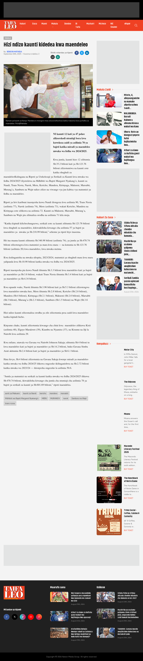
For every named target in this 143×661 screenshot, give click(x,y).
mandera (53, 393)
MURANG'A (55, 398)
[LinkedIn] (87, 53)
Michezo (102, 23)
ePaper (127, 23)
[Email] (53, 57)
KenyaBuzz (102, 343)
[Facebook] (77, 53)
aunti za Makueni (12, 393)
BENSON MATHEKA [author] (14, 51)
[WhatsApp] (58, 57)
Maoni (44, 23)
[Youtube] (31, 617)
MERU (44, 398)
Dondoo (67, 23)
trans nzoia (10, 403)
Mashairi (90, 23)
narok (65, 398)
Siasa (34, 23)
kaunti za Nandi (29, 393)
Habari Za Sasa (105, 217)
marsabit (64, 393)
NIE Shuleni (113, 25)
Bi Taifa (78, 25)
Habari (23, 23)
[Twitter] (15, 617)
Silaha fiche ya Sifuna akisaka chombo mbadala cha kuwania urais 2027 (128, 595)
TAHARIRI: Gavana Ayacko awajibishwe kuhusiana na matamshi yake (128, 631)
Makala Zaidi (104, 89)
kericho (43, 393)
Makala (54, 23)
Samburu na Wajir (79, 398)
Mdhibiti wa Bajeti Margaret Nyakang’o (21, 398)
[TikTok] (23, 617)
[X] (82, 53)
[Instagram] (39, 617)
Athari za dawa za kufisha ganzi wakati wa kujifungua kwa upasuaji (81, 614)
